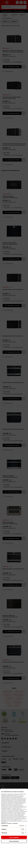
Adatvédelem (3, 823)
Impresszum (9, 823)
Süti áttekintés (15, 823)
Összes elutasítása (14, 841)
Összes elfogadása (14, 837)
